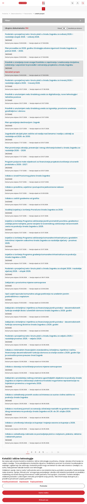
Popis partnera (36, 481)
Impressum (24, 481)
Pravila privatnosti (10, 481)
